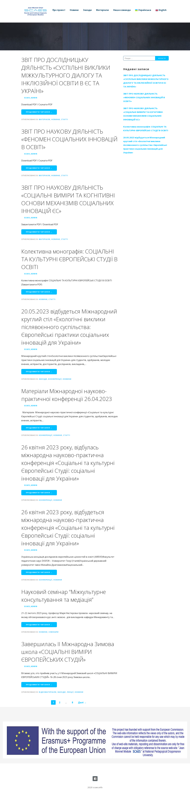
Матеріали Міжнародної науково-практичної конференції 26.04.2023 (66, 395)
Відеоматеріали (47, 692)
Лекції (70, 692)
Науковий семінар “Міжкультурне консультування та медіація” (63, 595)
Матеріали (102, 10)
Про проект (58, 10)
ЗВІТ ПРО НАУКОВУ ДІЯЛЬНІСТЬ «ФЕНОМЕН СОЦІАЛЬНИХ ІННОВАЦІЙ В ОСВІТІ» (69, 139)
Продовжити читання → (39, 112)
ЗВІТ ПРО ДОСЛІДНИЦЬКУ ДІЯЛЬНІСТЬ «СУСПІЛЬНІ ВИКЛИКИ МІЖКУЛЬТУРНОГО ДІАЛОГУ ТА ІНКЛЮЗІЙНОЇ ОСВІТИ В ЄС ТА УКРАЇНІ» (65, 75)
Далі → (82, 702)
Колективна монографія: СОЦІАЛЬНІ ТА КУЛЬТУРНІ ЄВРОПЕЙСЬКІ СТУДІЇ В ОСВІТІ (69, 259)
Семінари (54, 632)
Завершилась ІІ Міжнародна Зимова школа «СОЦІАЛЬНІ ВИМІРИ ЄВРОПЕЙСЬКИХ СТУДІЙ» (67, 651)
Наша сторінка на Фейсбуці (95, 778)
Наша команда (122, 10)
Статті (64, 119)
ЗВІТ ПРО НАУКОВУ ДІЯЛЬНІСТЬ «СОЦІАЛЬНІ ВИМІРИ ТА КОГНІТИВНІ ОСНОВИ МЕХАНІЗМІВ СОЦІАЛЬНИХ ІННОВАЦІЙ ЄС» (68, 199)
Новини (74, 10)
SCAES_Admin (30, 98)
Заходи (87, 10)
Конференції (55, 379)
